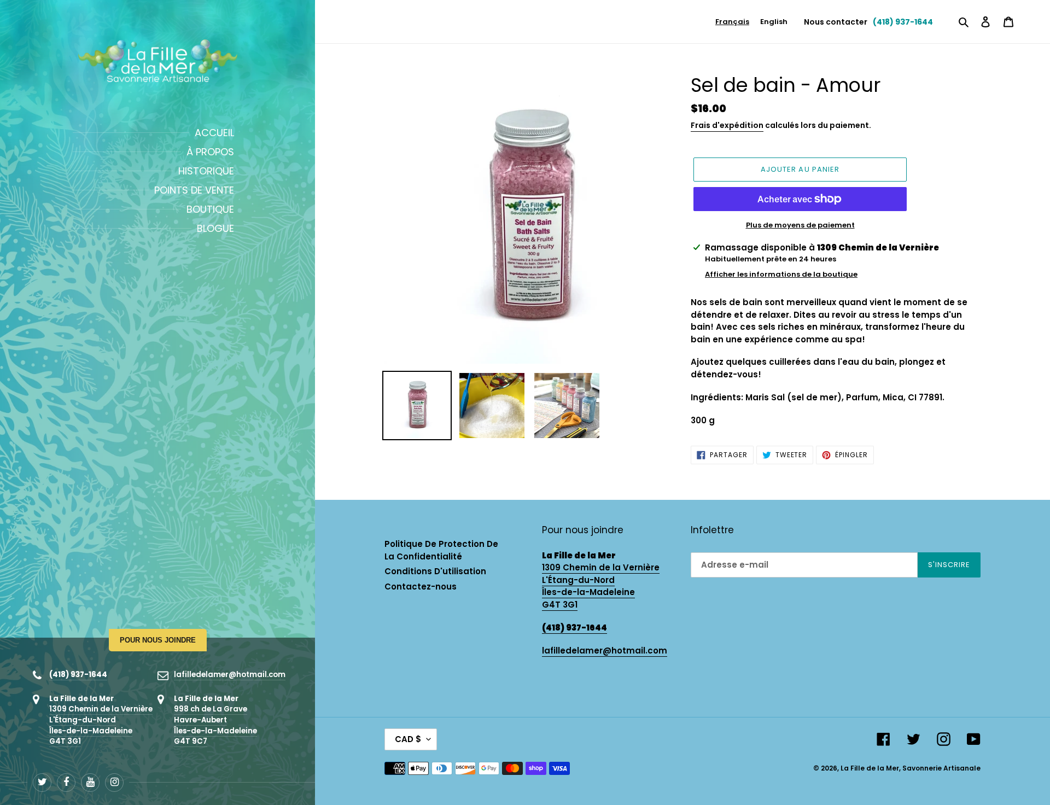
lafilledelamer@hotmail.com (229, 674)
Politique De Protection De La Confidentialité (441, 550)
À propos (210, 152)
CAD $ (408, 739)
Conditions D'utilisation (435, 571)
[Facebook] (66, 782)
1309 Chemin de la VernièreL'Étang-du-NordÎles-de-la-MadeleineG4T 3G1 (601, 586)
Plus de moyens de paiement (800, 225)
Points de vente (194, 190)
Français (732, 21)
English (774, 21)
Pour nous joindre (158, 640)
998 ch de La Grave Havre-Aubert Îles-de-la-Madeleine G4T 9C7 (215, 725)
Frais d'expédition (727, 125)
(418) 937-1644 (78, 674)
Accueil (214, 132)
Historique (206, 171)
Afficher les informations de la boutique (781, 274)
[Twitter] (42, 782)
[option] (774, 21)
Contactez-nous (420, 586)
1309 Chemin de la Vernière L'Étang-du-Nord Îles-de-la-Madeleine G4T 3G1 (101, 725)
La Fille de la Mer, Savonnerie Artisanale (911, 768)
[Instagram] (114, 782)
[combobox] (732, 21)
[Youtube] (90, 782)
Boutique (210, 209)
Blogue (215, 228)
